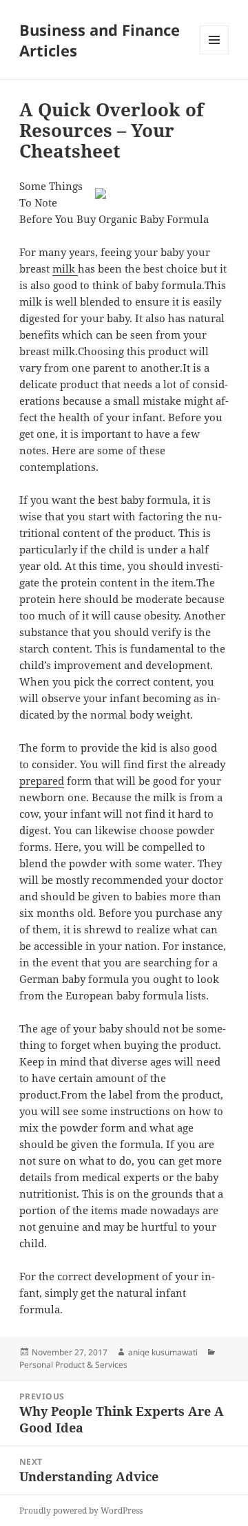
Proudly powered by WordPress (81, 1510)
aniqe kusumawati (163, 1352)
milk (65, 268)
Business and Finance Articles (99, 40)
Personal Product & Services (73, 1364)
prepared (41, 780)
